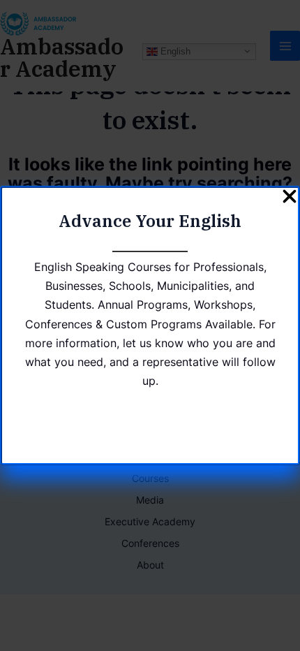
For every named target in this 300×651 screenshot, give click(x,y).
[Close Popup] (289, 198)
